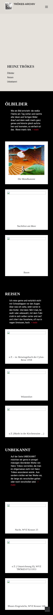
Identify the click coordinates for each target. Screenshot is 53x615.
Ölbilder (10, 73)
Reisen (10, 77)
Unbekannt (12, 81)
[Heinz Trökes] (20, 7)
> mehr (35, 129)
